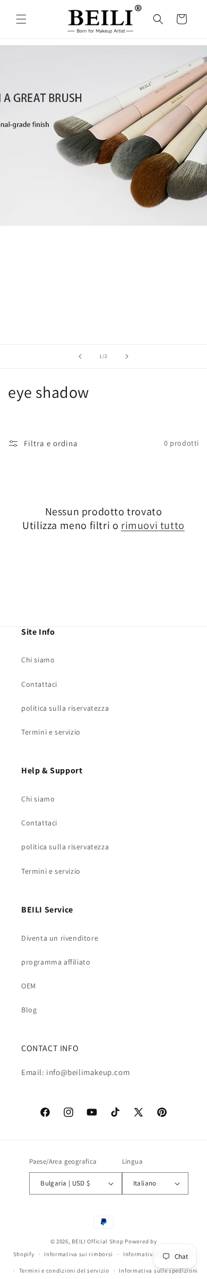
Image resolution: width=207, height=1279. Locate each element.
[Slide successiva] (127, 356)
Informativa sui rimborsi (78, 1254)
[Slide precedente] (80, 356)
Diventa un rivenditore (59, 938)
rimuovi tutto (153, 525)
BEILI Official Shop (97, 1241)
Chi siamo (38, 659)
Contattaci (39, 684)
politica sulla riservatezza (65, 708)
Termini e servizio (51, 732)
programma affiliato (55, 962)
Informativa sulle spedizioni (158, 1270)
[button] (21, 19)
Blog (29, 1009)
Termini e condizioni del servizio (64, 1270)
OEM (28, 986)
